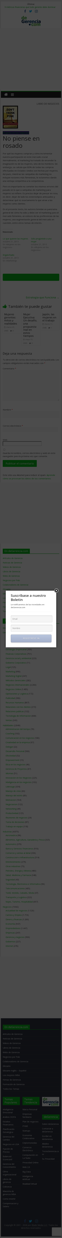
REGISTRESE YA (31, 638)
